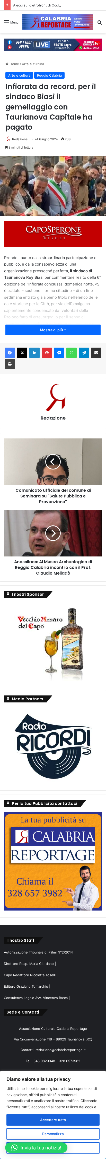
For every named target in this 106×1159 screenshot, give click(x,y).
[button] (36, 1147)
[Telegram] (84, 353)
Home (13, 64)
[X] (22, 353)
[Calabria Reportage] (57, 22)
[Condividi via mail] (96, 353)
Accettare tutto (53, 1120)
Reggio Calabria (49, 75)
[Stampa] (10, 364)
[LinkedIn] (34, 353)
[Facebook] (10, 353)
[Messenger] (59, 353)
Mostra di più (52, 330)
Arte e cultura (33, 64)
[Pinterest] (47, 353)
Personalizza (53, 1134)
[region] (53, 1115)
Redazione (20, 139)
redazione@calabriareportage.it (61, 1050)
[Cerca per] (99, 24)
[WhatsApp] (71, 353)
